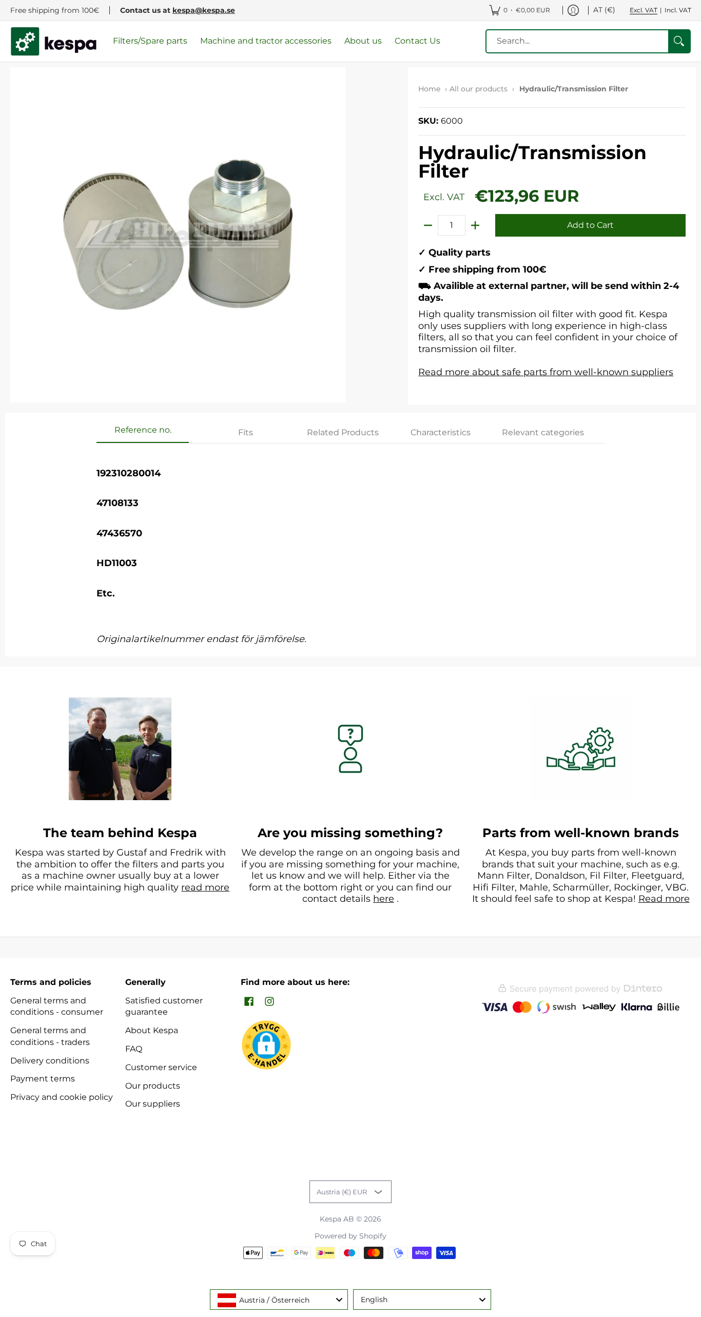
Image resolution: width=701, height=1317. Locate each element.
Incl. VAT (678, 10)
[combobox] (279, 1299)
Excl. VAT (643, 10)
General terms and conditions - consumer (56, 1006)
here (383, 898)
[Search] (679, 41)
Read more (664, 898)
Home (429, 88)
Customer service (161, 1067)
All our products (479, 88)
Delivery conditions (49, 1061)
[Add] (475, 225)
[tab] (142, 433)
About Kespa (151, 1030)
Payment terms (42, 1078)
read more (205, 887)
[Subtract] (428, 225)
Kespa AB (337, 1219)
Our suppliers (152, 1104)
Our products (152, 1086)
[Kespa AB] (54, 41)
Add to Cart (590, 225)
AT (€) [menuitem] (604, 10)
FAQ (133, 1049)
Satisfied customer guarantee (164, 1006)
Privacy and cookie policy (61, 1097)
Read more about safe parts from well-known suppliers (545, 372)
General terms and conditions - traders (50, 1036)
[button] (249, 1002)
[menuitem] (519, 10)
